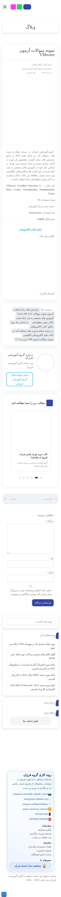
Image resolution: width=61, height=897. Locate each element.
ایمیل (50, 572)
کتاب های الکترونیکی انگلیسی (38, 335)
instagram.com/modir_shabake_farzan (30, 794)
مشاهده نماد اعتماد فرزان (27, 866)
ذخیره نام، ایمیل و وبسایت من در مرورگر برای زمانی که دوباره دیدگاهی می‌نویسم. (31, 592)
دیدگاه (49, 521)
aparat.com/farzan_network (35, 809)
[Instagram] (13, 7)
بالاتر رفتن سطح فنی (42, 322)
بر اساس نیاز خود (20, 322)
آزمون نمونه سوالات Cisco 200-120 (35, 313)
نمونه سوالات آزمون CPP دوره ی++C (34, 339)
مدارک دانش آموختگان (41, 854)
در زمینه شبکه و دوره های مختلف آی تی (33, 331)
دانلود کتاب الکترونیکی (30, 229)
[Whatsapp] (19, 7)
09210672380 (41, 814)
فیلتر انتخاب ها (30, 721)
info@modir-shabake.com (36, 799)
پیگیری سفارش (44, 830)
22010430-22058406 (38, 819)
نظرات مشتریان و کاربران (39, 847)
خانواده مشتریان (44, 850)
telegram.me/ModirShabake (35, 804)
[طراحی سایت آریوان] (3, 894)
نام (51, 558)
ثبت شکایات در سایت (42, 837)
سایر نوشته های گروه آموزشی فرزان (19, 379)
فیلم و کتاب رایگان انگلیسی (41, 65)
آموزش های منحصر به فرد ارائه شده (34, 318)
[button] (41, 478)
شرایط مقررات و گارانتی (40, 834)
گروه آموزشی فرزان (29, 69)
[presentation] (12, 444)
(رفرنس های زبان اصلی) (26, 309)
